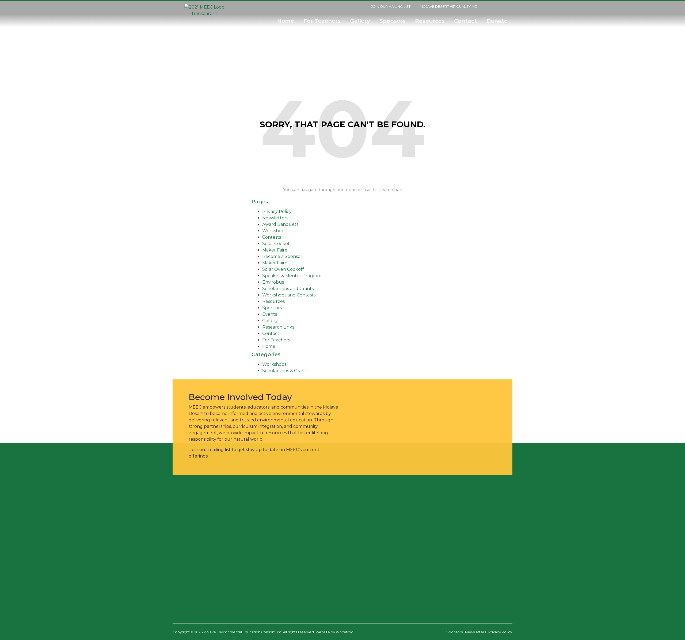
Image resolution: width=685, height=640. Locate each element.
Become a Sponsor (282, 256)
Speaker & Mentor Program (291, 275)
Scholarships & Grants (285, 370)
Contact (465, 21)
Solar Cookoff (276, 243)
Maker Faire (274, 250)
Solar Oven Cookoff (283, 269)
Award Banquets (280, 224)
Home (285, 21)
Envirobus (273, 282)
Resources (430, 21)
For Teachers (322, 21)
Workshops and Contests (288, 295)
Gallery (360, 21)
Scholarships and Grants (288, 288)
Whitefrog (344, 632)
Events (269, 314)
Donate (498, 21)
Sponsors (392, 21)
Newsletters (275, 217)
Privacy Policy (277, 211)
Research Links (278, 327)
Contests (271, 237)
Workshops (274, 230)
